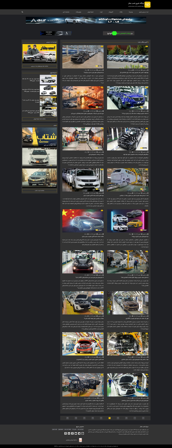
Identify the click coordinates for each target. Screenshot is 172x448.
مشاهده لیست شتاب (39, 190)
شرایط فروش (90, 12)
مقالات (121, 12)
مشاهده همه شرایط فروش (39, 119)
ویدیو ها (131, 12)
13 (84, 418)
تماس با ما (74, 429)
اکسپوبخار (111, 12)
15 (67, 418)
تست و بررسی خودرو (143, 12)
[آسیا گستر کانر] (56, 33)
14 (75, 418)
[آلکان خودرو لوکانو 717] (86, 22)
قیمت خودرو (54, 429)
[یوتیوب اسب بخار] (76, 433)
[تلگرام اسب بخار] (79, 433)
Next (24, 54)
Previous (55, 54)
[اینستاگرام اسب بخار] (82, 433)
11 (101, 418)
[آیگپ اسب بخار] (65, 433)
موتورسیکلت (78, 12)
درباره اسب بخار (80, 429)
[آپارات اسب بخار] (69, 433)
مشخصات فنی (66, 12)
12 (92, 418)
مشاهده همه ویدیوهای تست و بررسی (39, 66)
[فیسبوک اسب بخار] (72, 433)
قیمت (101, 12)
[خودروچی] (119, 33)
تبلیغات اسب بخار (68, 429)
